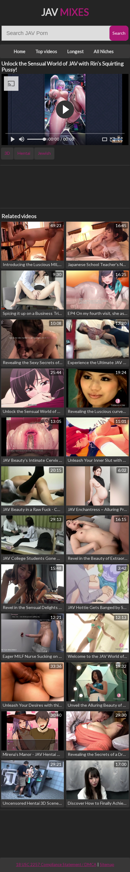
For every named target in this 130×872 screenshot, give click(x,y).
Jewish (44, 153)
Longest (75, 51)
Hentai (24, 153)
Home (19, 51)
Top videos (46, 51)
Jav (65, 12)
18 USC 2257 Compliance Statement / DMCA (56, 864)
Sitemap (107, 864)
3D (7, 153)
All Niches (104, 51)
